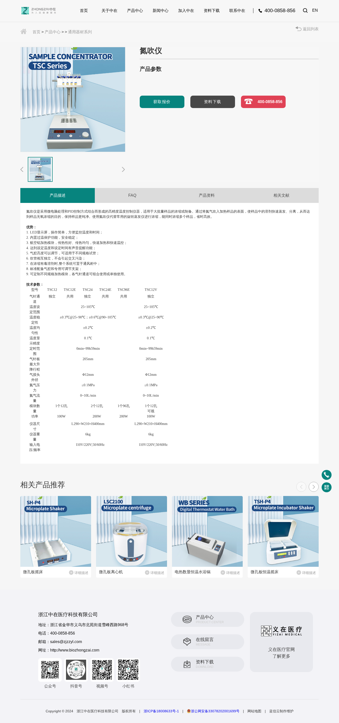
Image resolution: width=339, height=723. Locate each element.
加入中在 (186, 10)
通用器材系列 (80, 32)
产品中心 (135, 10)
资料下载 (212, 10)
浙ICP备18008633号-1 (161, 711)
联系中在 (237, 10)
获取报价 (162, 102)
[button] (314, 487)
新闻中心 (161, 10)
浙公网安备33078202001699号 (215, 711)
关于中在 (109, 10)
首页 (84, 10)
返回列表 (311, 29)
